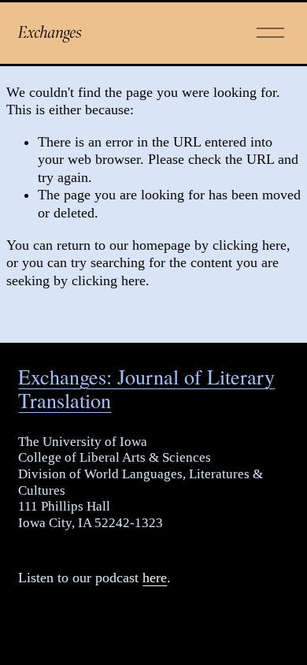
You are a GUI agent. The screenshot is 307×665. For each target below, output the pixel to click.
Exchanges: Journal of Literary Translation (146, 388)
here (154, 577)
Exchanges (50, 32)
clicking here (250, 245)
